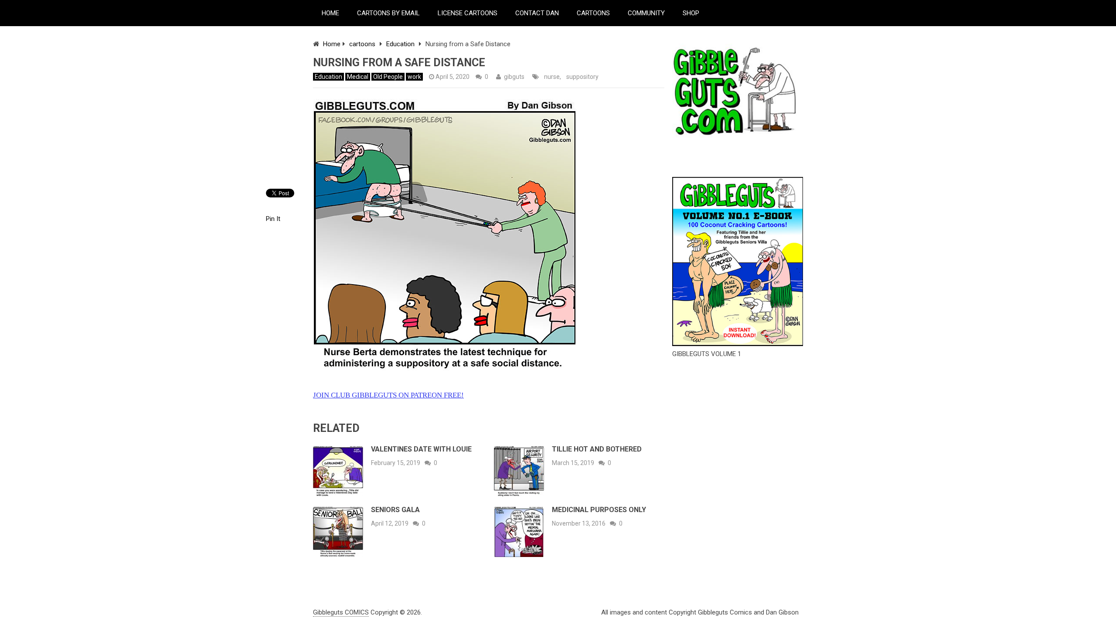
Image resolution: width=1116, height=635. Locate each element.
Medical (357, 76)
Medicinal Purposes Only (599, 510)
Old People (388, 76)
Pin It (273, 219)
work (414, 76)
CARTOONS (593, 13)
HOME (330, 13)
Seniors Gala (395, 510)
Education (400, 44)
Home (331, 44)
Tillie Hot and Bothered (597, 449)
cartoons (362, 44)
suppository (582, 76)
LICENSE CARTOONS (467, 13)
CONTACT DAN (537, 13)
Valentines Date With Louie (421, 449)
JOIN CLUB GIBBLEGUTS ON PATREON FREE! (388, 395)
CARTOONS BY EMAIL (388, 13)
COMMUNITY (646, 13)
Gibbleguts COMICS (341, 612)
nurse (552, 76)
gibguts (514, 76)
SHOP (691, 13)
